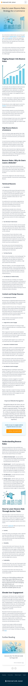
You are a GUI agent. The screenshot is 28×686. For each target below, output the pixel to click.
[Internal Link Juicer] (8, 2)
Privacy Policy (10, 675)
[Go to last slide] (12, 668)
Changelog (4, 675)
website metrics (13, 36)
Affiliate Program (18, 675)
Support (24, 675)
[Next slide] (15, 668)
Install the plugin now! (14, 431)
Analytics (4, 105)
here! (5, 630)
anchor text (10, 525)
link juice (10, 38)
